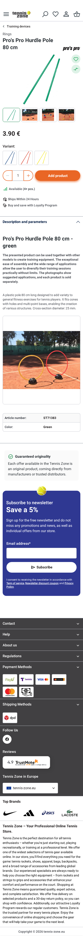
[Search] (44, 14)
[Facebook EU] (7, 739)
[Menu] (6, 14)
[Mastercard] (10, 691)
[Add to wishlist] (75, 58)
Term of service (15, 583)
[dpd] (10, 717)
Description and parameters (25, 222)
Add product (58, 176)
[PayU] (10, 679)
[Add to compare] (75, 69)
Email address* (18, 543)
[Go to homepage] (21, 14)
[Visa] (42, 679)
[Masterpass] (59, 679)
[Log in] (66, 14)
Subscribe (44, 567)
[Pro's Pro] (71, 48)
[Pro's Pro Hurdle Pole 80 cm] (10, 158)
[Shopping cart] (76, 14)
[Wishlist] (55, 14)
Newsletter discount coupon (42, 583)
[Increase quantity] (28, 175)
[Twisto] (26, 679)
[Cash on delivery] (26, 691)
